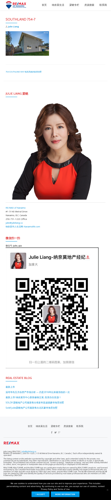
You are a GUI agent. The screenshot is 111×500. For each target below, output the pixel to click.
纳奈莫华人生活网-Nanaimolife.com (23, 226)
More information (65, 494)
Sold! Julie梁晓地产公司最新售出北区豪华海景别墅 (32, 407)
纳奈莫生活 (58, 5)
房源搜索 (89, 5)
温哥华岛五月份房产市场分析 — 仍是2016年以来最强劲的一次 (38, 392)
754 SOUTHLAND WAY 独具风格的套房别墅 (24, 71)
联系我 (103, 5)
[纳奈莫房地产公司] (16, 5)
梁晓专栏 (74, 5)
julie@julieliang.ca (14, 222)
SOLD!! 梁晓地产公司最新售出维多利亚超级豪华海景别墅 (35, 402)
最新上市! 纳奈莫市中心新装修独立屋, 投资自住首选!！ (33, 397)
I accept (40, 494)
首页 (44, 5)
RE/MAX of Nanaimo (16, 207)
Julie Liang (13, 26)
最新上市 (10, 386)
